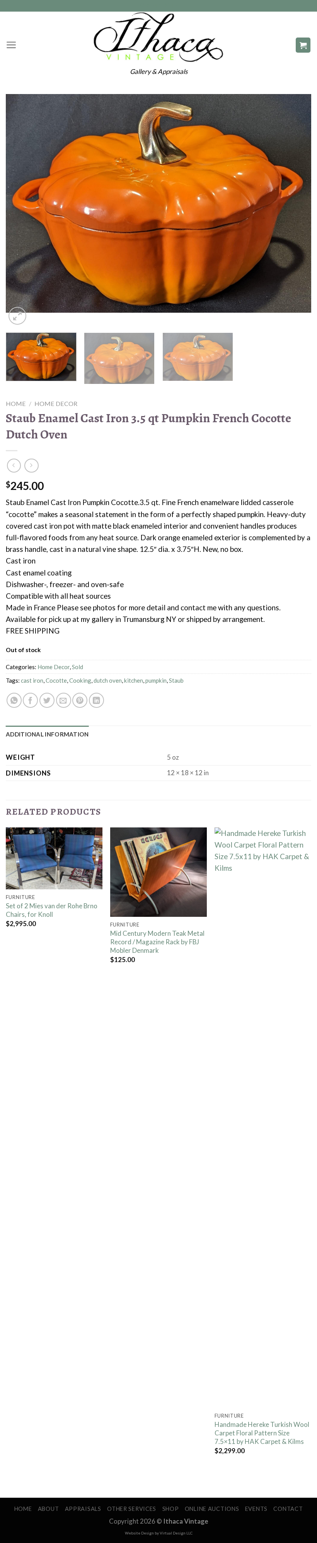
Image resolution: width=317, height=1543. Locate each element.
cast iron (32, 680)
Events (256, 1508)
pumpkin (156, 680)
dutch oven (108, 680)
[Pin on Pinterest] (79, 700)
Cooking (80, 680)
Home (16, 403)
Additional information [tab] (47, 734)
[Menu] (11, 44)
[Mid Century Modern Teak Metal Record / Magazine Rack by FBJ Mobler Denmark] (158, 872)
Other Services (131, 1508)
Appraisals (83, 1508)
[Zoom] (17, 316)
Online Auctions (212, 1508)
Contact (288, 1508)
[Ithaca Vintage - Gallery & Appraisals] (159, 37)
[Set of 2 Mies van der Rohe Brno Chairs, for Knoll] (54, 858)
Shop (170, 1508)
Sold (77, 666)
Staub (176, 680)
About (48, 1508)
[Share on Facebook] (30, 700)
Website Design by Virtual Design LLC (159, 1533)
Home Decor (55, 403)
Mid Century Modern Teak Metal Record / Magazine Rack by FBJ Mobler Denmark (157, 941)
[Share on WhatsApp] (14, 700)
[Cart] (303, 45)
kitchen (133, 680)
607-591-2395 (158, 5)
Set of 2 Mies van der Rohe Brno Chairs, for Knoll (51, 910)
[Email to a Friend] (63, 700)
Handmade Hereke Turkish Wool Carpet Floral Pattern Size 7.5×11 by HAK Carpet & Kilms (262, 1432)
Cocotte (56, 680)
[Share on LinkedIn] (96, 700)
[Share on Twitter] (47, 700)
